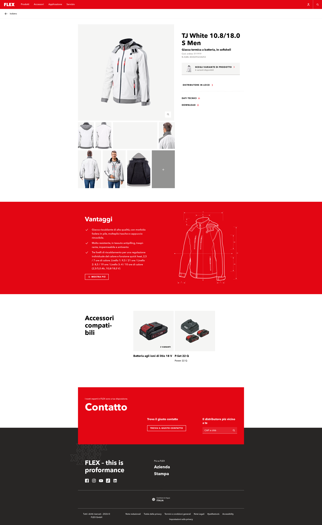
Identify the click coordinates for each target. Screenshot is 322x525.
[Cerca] (317, 4)
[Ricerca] (234, 430)
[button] (191, 98)
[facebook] (86, 480)
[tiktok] (108, 480)
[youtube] (101, 480)
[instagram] (93, 480)
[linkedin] (115, 480)
